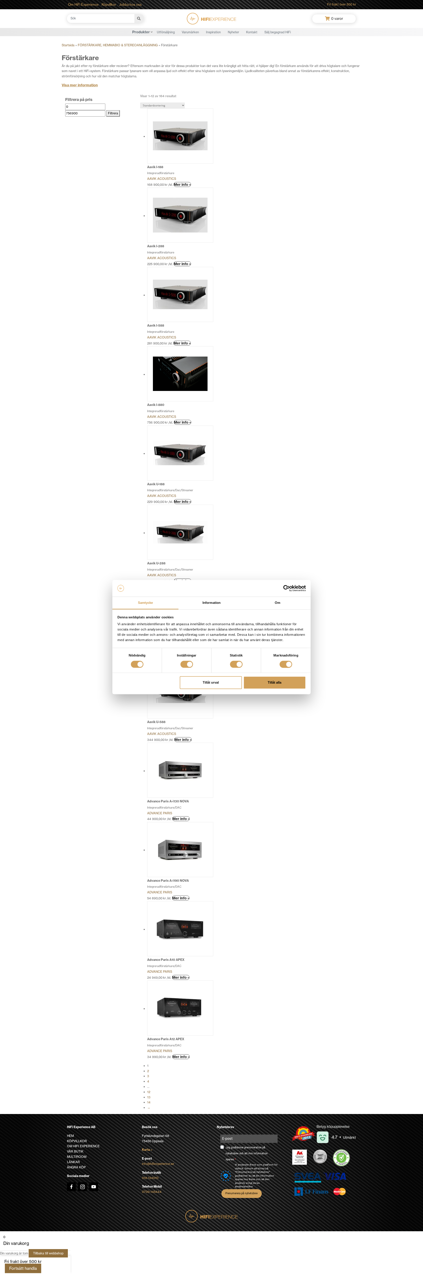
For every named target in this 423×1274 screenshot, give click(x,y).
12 (148, 1092)
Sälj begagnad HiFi (277, 32)
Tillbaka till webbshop (48, 1253)
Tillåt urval (211, 682)
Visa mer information (80, 85)
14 (148, 1102)
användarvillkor (244, 1186)
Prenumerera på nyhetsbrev (241, 1193)
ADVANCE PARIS (159, 813)
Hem (70, 1136)
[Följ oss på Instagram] (82, 1186)
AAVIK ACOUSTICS (161, 179)
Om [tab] (277, 603)
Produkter (141, 32)
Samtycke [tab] (145, 603)
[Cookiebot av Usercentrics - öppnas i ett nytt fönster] (286, 588)
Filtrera (113, 113)
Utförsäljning (166, 32)
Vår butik (75, 1151)
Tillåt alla (274, 682)
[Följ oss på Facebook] (71, 1186)
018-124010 (150, 1178)
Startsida (68, 45)
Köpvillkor (109, 4)
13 (148, 1097)
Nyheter (233, 32)
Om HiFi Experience (83, 4)
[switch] (186, 664)
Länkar (73, 1162)
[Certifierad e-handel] (341, 1158)
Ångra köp (76, 1167)
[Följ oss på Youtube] (93, 1186)
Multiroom (76, 1157)
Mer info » (182, 184)
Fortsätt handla (23, 1268)
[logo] (211, 18)
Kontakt (251, 32)
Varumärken (190, 32)
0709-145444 (151, 1192)
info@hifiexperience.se (158, 1164)
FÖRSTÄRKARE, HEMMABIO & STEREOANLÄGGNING (118, 45)
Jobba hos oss (130, 4)
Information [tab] (211, 603)
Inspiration (213, 32)
